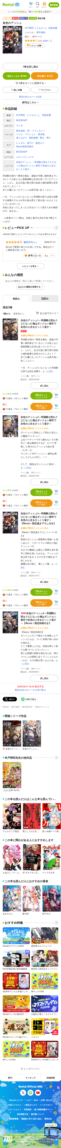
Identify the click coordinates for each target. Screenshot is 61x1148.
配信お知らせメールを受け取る (30, 689)
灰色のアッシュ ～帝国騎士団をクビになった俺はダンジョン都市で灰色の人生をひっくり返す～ (36, 165)
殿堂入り (40, 142)
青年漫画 (40, 32)
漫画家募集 (13, 1118)
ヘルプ (28, 1100)
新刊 (10, 1077)
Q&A (36, 1100)
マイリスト (46, 89)
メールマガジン (46, 1105)
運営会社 (48, 1118)
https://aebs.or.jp (21, 1144)
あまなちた (8, 913)
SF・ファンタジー (36, 130)
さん (30, 242)
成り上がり (21, 137)
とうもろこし (41, 27)
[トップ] (8, 4)
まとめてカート (48, 313)
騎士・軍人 (45, 137)
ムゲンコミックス (25, 156)
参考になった (34, 255)
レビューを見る (29, 266)
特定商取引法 (22, 1114)
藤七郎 (26, 913)
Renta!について (16, 1100)
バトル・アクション (26, 134)
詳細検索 (51, 1077)
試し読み (44, 385)
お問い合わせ (46, 1100)
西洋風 (41, 134)
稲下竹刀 (46, 913)
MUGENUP (21, 120)
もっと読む (48, 371)
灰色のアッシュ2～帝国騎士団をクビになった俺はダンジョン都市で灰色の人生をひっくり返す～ (39, 420)
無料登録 (54, 4)
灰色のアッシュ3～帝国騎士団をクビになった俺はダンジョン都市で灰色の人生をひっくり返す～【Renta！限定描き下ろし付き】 (39, 518)
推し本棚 (18, 89)
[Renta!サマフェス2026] (17, 5)
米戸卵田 (29, 27)
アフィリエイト (14, 1109)
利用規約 (28, 1109)
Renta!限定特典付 (25, 146)
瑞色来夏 (52, 27)
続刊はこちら (29, 102)
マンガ (19, 125)
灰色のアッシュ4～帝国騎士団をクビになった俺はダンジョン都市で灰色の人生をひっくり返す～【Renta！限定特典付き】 (38, 618)
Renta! (6, 706)
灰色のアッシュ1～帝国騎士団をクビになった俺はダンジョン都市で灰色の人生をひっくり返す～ (39, 323)
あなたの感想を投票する (29, 286)
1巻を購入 (45, 75)
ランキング (30, 1077)
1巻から (7, 313)
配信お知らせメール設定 (30, 96)
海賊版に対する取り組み (31, 1118)
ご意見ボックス (30, 1105)
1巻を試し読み (30, 66)
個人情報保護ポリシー (43, 1109)
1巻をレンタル (16, 75)
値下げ (30, 142)
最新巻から (18, 313)
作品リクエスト (14, 1105)
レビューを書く (36, 45)
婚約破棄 (33, 137)
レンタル (20, 142)
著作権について (37, 1114)
